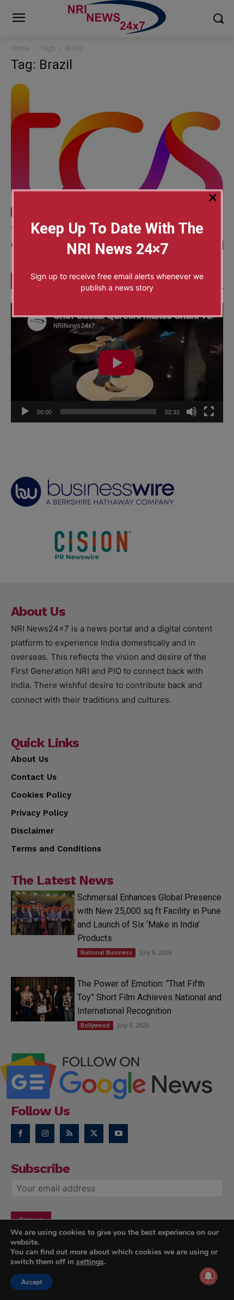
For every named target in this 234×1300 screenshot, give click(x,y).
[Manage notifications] (208, 1276)
